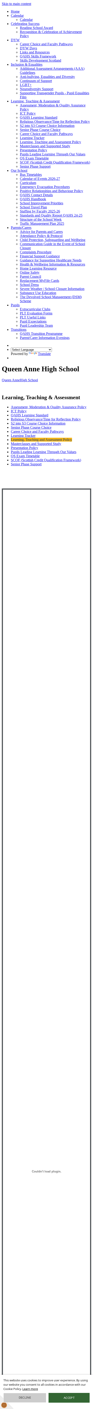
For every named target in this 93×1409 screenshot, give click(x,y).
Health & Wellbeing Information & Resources (52, 264)
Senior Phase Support (35, 166)
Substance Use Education (38, 293)
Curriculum (28, 183)
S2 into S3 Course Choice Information (47, 126)
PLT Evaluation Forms (36, 313)
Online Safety (30, 272)
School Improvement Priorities (41, 203)
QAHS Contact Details (36, 195)
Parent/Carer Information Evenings (45, 338)
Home (15, 11)
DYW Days (28, 48)
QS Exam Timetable (34, 158)
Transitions (18, 329)
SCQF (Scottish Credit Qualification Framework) (55, 162)
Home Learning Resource (38, 268)
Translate (44, 354)
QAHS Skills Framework (38, 56)
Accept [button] (69, 1398)
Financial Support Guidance (40, 256)
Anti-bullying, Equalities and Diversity (47, 77)
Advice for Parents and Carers (41, 232)
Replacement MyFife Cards (39, 281)
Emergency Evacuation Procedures (45, 187)
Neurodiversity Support (36, 89)
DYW (15, 40)
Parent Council (30, 276)
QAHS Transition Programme (41, 334)
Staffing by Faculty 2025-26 (40, 211)
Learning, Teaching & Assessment (35, 101)
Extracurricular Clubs (35, 309)
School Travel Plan (33, 207)
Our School (19, 170)
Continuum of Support (36, 81)
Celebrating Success (25, 24)
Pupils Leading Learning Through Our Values (52, 154)
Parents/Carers (21, 228)
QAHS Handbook (33, 199)
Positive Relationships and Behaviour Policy (51, 191)
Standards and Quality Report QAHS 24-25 (51, 215)
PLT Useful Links (33, 317)
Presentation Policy (33, 150)
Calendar (17, 15)
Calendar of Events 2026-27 (40, 179)
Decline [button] (25, 1397)
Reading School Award (36, 28)
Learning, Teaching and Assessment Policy (50, 142)
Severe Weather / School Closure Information (52, 289)
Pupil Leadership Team (36, 325)
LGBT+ (26, 85)
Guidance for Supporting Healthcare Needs (50, 260)
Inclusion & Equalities (26, 64)
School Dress (29, 285)
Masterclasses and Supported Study (45, 146)
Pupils (15, 305)
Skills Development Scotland (40, 60)
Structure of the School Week (41, 219)
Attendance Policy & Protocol (41, 236)
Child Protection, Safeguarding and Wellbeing (52, 240)
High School (20, 380)
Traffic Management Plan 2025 (42, 223)
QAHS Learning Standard (38, 117)
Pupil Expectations (33, 321)
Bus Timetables (31, 174)
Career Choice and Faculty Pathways (46, 44)
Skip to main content (16, 4)
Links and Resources (35, 52)
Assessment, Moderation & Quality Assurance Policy (48, 407)
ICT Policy (28, 113)
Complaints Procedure (35, 252)
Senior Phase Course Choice (40, 130)
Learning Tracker (32, 138)
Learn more (30, 1389)
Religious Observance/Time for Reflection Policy (55, 121)
